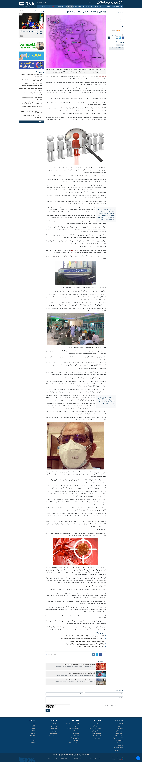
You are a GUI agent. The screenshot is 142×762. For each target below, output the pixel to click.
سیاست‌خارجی (85, 7)
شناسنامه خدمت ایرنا (118, 738)
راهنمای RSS (119, 733)
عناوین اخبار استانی (96, 731)
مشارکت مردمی (119, 743)
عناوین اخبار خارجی (96, 733)
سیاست (113, 7)
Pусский (33, 738)
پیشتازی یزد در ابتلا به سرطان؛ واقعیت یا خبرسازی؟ (85, 11)
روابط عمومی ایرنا (119, 736)
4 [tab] (20, 10)
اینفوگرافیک (76, 736)
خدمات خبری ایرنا (119, 750)
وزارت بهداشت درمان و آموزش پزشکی (116, 48)
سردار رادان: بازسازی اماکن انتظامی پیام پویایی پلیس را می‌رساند (32, 98)
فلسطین (75, 7)
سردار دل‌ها (76, 726)
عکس (65, 7)
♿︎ (138, 758)
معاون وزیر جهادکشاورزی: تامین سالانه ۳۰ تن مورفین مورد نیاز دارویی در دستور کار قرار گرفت (32, 84)
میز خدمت (120, 745)
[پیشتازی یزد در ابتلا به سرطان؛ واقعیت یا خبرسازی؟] (76, 41)
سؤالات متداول (119, 731)
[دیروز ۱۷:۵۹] (31, 21)
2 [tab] (24, 10)
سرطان (118, 45)
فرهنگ (91, 7)
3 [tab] (22, 10)
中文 (34, 724)
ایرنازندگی (54, 724)
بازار (49, 7)
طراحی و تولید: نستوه (116, 759)
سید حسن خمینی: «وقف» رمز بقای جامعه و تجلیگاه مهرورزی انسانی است (30, 89)
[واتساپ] (54, 755)
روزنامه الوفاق (54, 729)
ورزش (104, 7)
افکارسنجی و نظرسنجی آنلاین (72, 724)
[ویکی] (56, 755)
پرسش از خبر (76, 733)
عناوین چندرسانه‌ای (96, 738)
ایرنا (109, 2)
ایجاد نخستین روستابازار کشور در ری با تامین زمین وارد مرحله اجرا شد (31, 112)
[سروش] (70, 755)
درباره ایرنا (120, 724)
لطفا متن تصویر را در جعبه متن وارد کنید (114, 705)
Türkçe (33, 733)
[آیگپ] (75, 755)
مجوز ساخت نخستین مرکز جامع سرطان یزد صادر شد (90, 647)
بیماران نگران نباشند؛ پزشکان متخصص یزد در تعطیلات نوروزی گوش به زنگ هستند (82, 638)
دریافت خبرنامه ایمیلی (118, 748)
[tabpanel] (31, 25)
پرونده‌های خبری (97, 724)
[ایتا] (72, 755)
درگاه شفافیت (119, 740)
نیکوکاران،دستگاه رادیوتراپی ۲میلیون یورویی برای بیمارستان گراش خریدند (84, 644)
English (33, 726)
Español (32, 736)
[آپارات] (80, 755)
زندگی (45, 7)
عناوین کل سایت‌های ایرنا (95, 729)
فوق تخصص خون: (91, 672)
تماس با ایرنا (120, 726)
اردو (34, 740)
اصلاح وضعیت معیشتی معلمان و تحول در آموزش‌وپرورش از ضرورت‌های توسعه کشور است (31, 103)
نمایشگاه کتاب (75, 731)
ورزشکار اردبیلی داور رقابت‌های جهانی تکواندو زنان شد (31, 107)
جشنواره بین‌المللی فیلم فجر (73, 729)
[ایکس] (85, 755)
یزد (120, 21)
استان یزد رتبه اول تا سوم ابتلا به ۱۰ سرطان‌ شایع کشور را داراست (87, 641)
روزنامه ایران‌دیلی (53, 733)
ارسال (48, 710)
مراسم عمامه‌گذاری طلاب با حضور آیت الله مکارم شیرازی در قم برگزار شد (32, 80)
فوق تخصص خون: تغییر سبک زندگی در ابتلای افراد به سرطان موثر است (85, 636)
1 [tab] (25, 10)
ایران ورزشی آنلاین (52, 736)
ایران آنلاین (54, 731)
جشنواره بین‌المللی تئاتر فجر (73, 743)
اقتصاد (108, 7)
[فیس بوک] (64, 755)
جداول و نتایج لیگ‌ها (74, 738)
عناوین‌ (117, 7)
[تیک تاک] (62, 755)
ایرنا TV (53, 7)
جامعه (96, 7)
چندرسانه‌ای (60, 7)
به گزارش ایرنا (102, 77)
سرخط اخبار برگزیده (96, 726)
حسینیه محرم (76, 740)
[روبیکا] (83, 755)
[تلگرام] (88, 755)
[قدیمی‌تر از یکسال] (101, 666)
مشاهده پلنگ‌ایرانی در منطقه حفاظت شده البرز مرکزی (32, 93)
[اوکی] (59, 755)
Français (32, 743)
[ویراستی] (67, 755)
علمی (79, 7)
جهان (100, 7)
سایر (42, 7)
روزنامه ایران (54, 726)
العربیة (33, 729)
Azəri (33, 731)
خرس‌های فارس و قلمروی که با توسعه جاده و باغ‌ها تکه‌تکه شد (32, 116)
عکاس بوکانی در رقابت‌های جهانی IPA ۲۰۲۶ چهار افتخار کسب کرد (31, 75)
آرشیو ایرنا (120, 729)
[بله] (77, 755)
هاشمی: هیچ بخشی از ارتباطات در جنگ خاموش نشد (31, 32)
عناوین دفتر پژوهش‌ (96, 736)
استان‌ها (70, 7)
